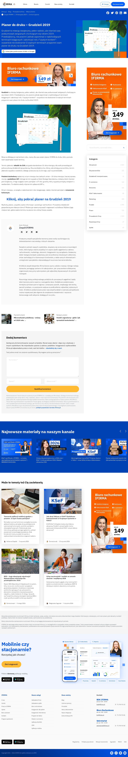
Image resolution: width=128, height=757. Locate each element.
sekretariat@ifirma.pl (103, 726)
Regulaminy (76, 742)
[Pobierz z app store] (7, 679)
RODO (120, 742)
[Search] (123, 147)
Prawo (91, 210)
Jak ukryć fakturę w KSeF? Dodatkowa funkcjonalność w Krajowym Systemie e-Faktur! (61, 518)
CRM (33, 725)
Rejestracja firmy (94, 222)
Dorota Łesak (53, 541)
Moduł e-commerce (37, 719)
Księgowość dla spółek (38, 709)
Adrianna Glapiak (11, 541)
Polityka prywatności (88, 742)
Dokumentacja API (67, 716)
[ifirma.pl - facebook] (111, 753)
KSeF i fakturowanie (95, 193)
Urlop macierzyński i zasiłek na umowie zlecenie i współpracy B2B (61, 577)
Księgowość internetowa (39, 713)
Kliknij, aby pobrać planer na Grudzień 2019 (39, 199)
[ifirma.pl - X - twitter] (116, 753)
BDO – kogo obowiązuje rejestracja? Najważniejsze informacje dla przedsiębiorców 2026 (17, 578)
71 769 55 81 (121, 715)
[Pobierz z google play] (18, 679)
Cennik (4, 703)
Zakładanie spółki (37, 703)
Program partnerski (7, 719)
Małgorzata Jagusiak (55, 603)
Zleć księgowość (11, 664)
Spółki (91, 227)
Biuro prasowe (6, 713)
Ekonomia (92, 188)
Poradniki (64, 706)
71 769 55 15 (121, 704)
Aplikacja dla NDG (37, 722)
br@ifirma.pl (100, 715)
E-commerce (93, 182)
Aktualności (93, 165)
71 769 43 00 (121, 726)
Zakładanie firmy (36, 700)
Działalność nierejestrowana (98, 176)
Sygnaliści (113, 742)
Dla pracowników (94, 171)
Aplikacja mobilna (37, 728)
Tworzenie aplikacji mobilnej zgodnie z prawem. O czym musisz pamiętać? (18, 517)
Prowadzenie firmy (95, 216)
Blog (63, 700)
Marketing (92, 199)
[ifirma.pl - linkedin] (120, 753)
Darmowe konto (118, 4)
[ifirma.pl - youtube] (124, 753)
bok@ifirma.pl (101, 704)
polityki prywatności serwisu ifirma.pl (48, 407)
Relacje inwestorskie (102, 742)
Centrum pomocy (66, 703)
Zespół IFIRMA (9, 14)
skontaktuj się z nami (54, 348)
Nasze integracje (66, 713)
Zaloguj (106, 4)
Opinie (3, 709)
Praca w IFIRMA (6, 706)
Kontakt (4, 716)
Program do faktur (37, 716)
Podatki (91, 205)
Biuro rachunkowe (37, 706)
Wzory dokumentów (67, 709)
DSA (125, 742)
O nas (3, 700)
